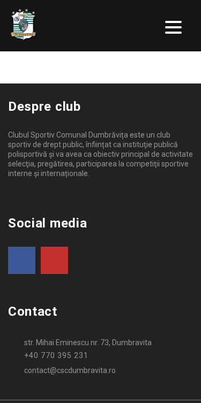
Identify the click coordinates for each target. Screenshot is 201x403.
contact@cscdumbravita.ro (70, 370)
